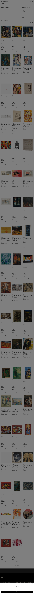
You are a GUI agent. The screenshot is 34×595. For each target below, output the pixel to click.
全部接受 (17, 591)
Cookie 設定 (17, 586)
